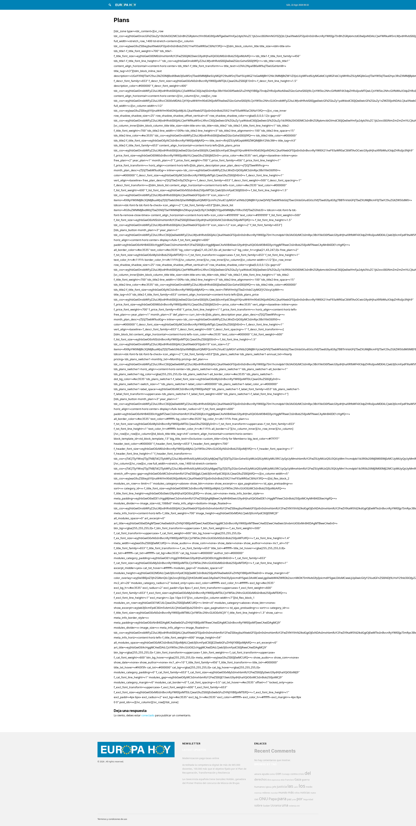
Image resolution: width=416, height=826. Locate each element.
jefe (274, 786)
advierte (257, 774)
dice (269, 780)
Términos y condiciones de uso (112, 819)
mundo (282, 792)
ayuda (265, 773)
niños (297, 792)
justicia (282, 786)
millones (266, 792)
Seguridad (308, 799)
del (308, 773)
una (285, 805)
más (291, 792)
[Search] (109, 4)
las (290, 786)
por (300, 798)
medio (309, 786)
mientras (258, 793)
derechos (260, 779)
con (278, 773)
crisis (301, 773)
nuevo (313, 793)
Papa (273, 798)
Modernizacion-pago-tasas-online (200, 758)
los (302, 786)
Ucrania (276, 805)
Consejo (286, 774)
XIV (298, 806)
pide (294, 799)
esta (282, 780)
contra (294, 773)
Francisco (289, 779)
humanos (259, 786)
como (272, 774)
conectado (147, 715)
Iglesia (269, 787)
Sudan (266, 805)
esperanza (276, 780)
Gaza (297, 779)
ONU (263, 798)
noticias (305, 792)
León (296, 787)
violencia (292, 806)
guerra (306, 779)
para (281, 798)
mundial (274, 793)
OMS (256, 799)
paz (289, 799)
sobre (258, 805)
